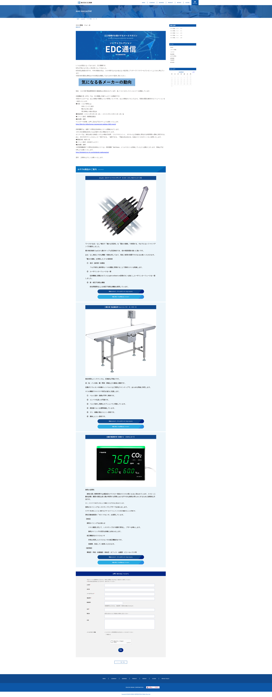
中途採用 (172, 60)
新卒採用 (172, 62)
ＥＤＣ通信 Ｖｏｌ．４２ (176, 28)
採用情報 (172, 58)
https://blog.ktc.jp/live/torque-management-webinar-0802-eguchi (96, 124)
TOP (78, 18)
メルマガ (83, 18)
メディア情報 (173, 49)
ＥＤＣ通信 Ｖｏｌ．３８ (176, 37)
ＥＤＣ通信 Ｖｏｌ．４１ (176, 30)
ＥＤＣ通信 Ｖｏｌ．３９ (176, 35)
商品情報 (172, 54)
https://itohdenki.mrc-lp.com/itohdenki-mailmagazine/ (92, 152)
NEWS (171, 47)
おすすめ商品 (173, 56)
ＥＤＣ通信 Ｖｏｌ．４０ (176, 33)
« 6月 (193, 72)
